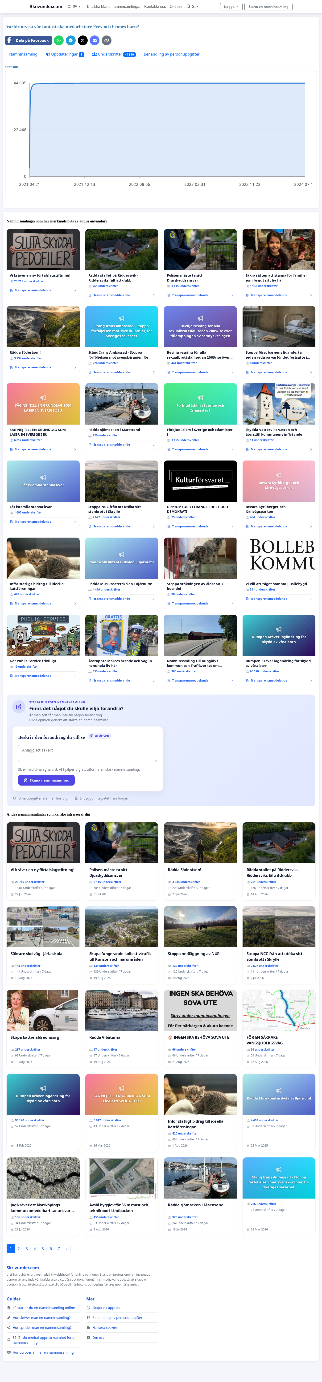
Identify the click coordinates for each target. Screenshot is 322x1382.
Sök (195, 6)
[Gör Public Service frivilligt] (43, 648)
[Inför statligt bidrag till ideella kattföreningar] (43, 573)
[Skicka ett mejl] (94, 40)
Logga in (231, 7)
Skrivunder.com (45, 6)
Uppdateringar (66, 54)
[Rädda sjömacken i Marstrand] (121, 416)
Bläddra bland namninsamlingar (113, 6)
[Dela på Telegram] (71, 40)
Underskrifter (115, 54)
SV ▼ (77, 6)
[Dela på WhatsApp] (59, 40)
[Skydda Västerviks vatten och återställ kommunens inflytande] (279, 419)
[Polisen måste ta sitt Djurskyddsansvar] (200, 264)
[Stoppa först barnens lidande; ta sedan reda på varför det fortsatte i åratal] (279, 342)
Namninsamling (23, 54)
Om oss (176, 6)
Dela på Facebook (32, 40)
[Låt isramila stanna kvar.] (43, 494)
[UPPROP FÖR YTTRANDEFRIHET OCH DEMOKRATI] (200, 496)
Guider (14, 1299)
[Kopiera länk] (106, 40)
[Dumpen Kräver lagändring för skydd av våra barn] (279, 650)
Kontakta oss (155, 6)
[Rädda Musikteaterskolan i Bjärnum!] (121, 571)
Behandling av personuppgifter (172, 54)
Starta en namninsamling (268, 7)
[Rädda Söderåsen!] (43, 339)
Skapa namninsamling (50, 780)
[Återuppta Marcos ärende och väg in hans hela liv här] (121, 650)
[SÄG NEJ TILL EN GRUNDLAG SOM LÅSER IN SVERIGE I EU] (43, 419)
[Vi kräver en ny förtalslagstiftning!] (43, 262)
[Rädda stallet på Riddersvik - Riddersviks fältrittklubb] (121, 264)
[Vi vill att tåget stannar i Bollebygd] (279, 571)
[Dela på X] (83, 40)
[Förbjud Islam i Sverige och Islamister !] (200, 419)
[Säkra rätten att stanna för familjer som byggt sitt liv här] (279, 264)
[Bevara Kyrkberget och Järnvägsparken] (279, 496)
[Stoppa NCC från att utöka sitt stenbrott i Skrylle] (121, 496)
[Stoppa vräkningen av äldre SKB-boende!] (200, 573)
